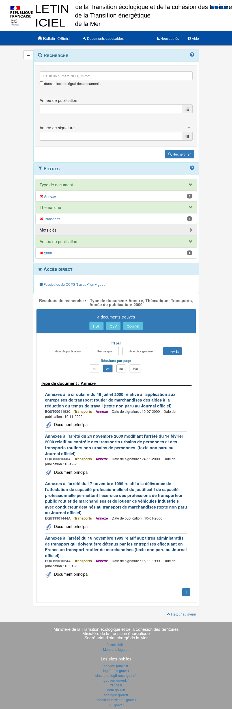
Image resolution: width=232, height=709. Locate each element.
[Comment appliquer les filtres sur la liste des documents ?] (192, 168)
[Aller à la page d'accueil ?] (225, 7)
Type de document (56, 184)
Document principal (71, 424)
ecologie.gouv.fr (116, 694)
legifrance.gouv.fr (116, 670)
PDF (96, 326)
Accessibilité (116, 644)
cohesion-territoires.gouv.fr (116, 699)
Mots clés (48, 230)
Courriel (133, 326)
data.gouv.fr (116, 689)
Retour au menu (183, 614)
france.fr (116, 684)
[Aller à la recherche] (222, 7)
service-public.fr (116, 665)
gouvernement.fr (116, 680)
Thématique (50, 207)
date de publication (68, 351)
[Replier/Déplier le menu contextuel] (28, 54)
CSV (113, 326)
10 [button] (94, 368)
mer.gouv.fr (116, 704)
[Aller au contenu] (217, 7)
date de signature (141, 351)
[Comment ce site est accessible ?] (212, 7)
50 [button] (121, 368)
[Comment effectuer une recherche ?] (192, 55)
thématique (104, 351)
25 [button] (107, 368)
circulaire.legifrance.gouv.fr (116, 675)
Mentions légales (116, 649)
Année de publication (58, 241)
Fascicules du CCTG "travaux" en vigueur (75, 284)
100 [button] (135, 368)
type (172, 351)
